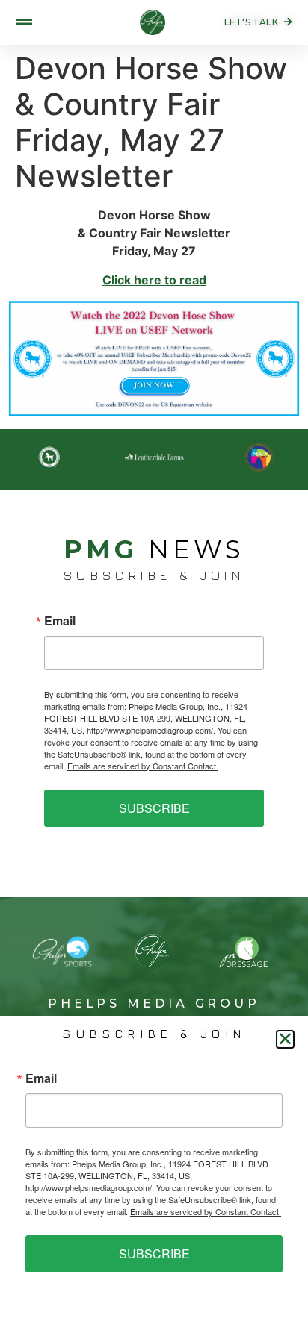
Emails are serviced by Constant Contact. (142, 766)
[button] (285, 1039)
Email (60, 621)
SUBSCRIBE (154, 807)
